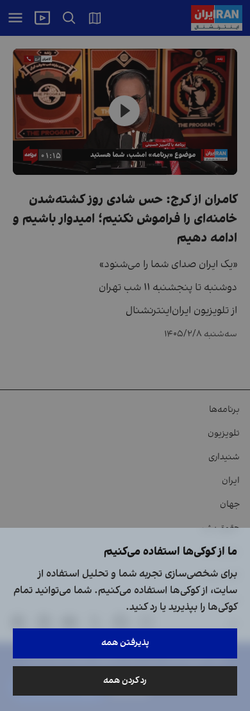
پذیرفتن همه (125, 643)
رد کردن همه (125, 680)
